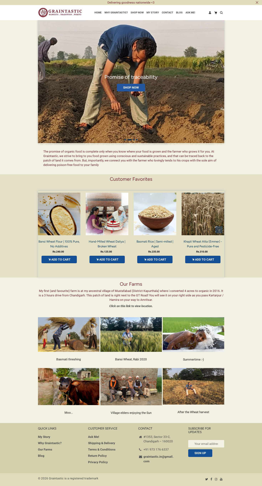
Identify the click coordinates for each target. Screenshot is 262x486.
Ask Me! (93, 437)
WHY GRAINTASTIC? (116, 12)
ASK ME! (190, 12)
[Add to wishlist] (76, 214)
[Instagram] (216, 479)
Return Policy (97, 455)
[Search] (221, 12)
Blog (41, 455)
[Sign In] (210, 12)
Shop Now (131, 87)
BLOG (179, 12)
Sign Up (200, 453)
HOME (98, 12)
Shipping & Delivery (101, 443)
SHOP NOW (137, 12)
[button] (125, 139)
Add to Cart (61, 259)
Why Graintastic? (49, 443)
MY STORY (153, 12)
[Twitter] (207, 479)
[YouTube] (221, 479)
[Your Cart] (215, 12)
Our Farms (45, 449)
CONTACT (167, 12)
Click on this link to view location (130, 306)
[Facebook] (211, 479)
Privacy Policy (98, 462)
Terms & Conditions (101, 449)
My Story (44, 437)
